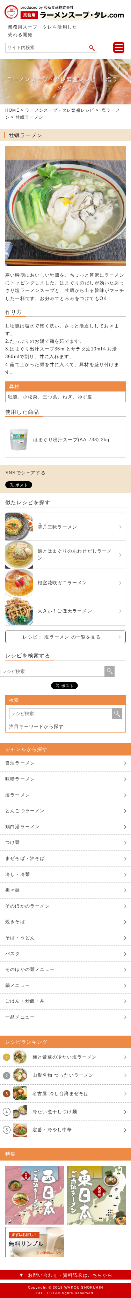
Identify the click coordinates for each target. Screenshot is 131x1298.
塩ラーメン (17, 795)
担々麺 (12, 890)
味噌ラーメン (20, 779)
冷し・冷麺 (17, 874)
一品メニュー (20, 1017)
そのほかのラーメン (27, 906)
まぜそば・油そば (25, 858)
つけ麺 (12, 842)
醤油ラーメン (20, 763)
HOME (12, 110)
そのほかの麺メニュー (30, 969)
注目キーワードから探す (36, 726)
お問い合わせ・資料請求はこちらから (70, 1275)
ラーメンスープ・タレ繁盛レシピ (59, 110)
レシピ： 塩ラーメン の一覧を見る (62, 637)
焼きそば (15, 921)
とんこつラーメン (25, 810)
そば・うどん (20, 937)
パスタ (12, 953)
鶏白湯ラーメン (22, 826)
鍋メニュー (17, 985)
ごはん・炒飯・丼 (25, 1001)
